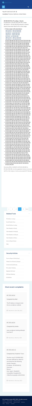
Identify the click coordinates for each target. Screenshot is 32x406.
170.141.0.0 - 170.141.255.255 (13, 32)
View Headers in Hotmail (12, 231)
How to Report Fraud (11, 241)
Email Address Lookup (11, 225)
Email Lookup (17, 400)
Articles (23, 402)
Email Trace (9, 400)
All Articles (9, 277)
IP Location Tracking (11, 268)
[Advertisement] (16, 188)
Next (27, 209)
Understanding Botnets (11, 264)
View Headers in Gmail (11, 228)
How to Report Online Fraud (12, 258)
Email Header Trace (10, 222)
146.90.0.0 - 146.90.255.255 (12, 33)
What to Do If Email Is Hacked (13, 261)
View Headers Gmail (7, 402)
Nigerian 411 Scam (10, 271)
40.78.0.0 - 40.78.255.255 (11, 36)
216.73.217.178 (11, 11)
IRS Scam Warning (10, 274)
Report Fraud (17, 402)
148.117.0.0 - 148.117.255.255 (13, 37)
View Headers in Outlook (12, 234)
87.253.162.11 (11, 350)
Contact (12, 403)
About (7, 403)
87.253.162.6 (11, 295)
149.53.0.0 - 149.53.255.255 (12, 35)
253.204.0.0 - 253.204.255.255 (13, 39)
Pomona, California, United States (17, 14)
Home (4, 400)
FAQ (7, 244)
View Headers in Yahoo (11, 238)
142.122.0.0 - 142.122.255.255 (13, 30)
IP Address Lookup (10, 219)
